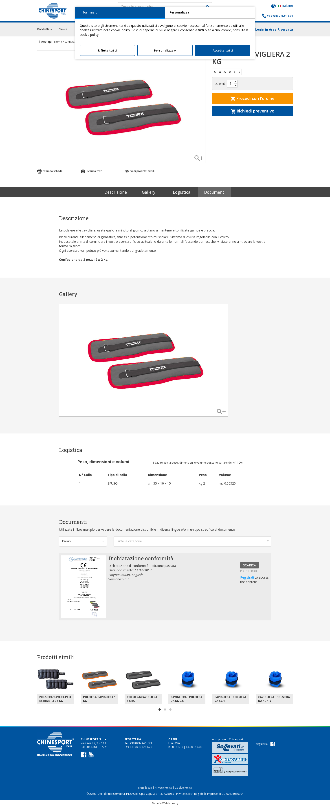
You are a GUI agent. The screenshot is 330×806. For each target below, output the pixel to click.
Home (58, 42)
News (63, 29)
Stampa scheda (52, 171)
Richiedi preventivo (254, 111)
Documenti (214, 192)
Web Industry (170, 803)
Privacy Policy (163, 788)
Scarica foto (94, 171)
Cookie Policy (183, 788)
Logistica (181, 192)
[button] (83, 541)
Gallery (148, 192)
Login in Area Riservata (274, 29)
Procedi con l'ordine (255, 98)
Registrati (247, 577)
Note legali (145, 788)
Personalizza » (165, 50)
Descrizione (115, 192)
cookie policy (89, 34)
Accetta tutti (223, 50)
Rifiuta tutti (107, 50)
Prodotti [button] (43, 29)
